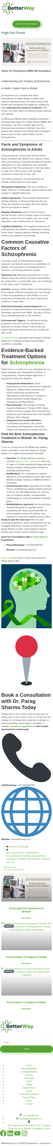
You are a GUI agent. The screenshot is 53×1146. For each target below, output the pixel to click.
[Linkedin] (10, 1133)
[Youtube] (17, 1133)
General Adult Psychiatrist (28, 461)
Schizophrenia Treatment (18, 856)
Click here (6, 558)
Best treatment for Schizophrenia (22, 852)
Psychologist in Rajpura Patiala (26, 956)
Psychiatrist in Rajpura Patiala (26, 1002)
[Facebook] (3, 1133)
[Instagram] (24, 1133)
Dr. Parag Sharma (9, 337)
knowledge (23, 846)
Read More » (26, 918)
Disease (13, 846)
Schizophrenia (27, 362)
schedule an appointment (22, 726)
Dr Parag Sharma (38, 537)
